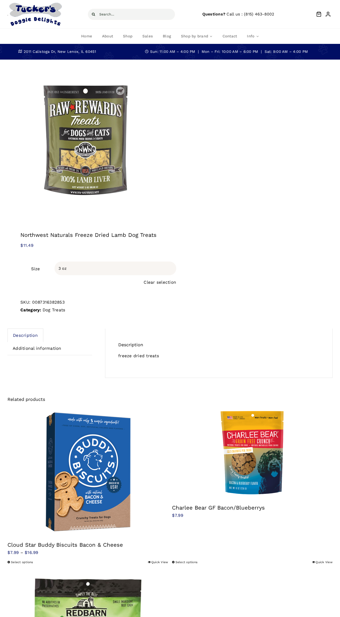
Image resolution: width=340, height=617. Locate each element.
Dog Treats (54, 309)
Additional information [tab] (37, 348)
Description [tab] (25, 335)
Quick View (159, 562)
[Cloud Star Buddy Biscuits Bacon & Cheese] (87, 471)
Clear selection (160, 282)
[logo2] (35, 3)
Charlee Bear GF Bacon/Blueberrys (218, 508)
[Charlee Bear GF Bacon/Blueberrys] (252, 453)
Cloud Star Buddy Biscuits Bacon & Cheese (65, 545)
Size (35, 268)
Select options (22, 562)
